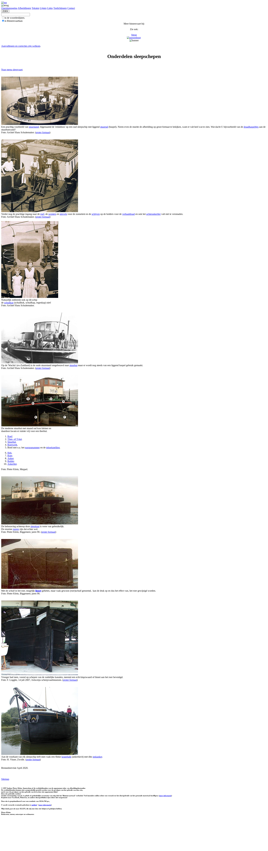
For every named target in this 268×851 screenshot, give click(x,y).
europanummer (32, 447)
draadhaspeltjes (251, 127)
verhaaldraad (128, 214)
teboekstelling (53, 447)
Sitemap (5, 779)
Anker (10, 458)
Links (50, 8)
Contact (71, 8)
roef (42, 214)
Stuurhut (11, 442)
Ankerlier (12, 464)
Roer (9, 455)
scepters (52, 214)
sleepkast (35, 526)
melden (34, 805)
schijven (96, 214)
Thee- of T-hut (14, 439)
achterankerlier (153, 214)
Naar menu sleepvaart (11, 69)
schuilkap (8, 302)
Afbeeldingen (24, 8)
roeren (16, 529)
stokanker (97, 756)
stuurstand (34, 127)
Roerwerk (12, 444)
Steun (134, 35)
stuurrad (104, 127)
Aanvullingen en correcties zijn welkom (20, 46)
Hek (9, 452)
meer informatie (165, 796)
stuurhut (73, 365)
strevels (63, 214)
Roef (9, 436)
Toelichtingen (60, 8)
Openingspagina (9, 8)
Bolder (10, 461)
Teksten (35, 8)
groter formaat (43, 132)
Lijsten (43, 8)
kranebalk (66, 756)
